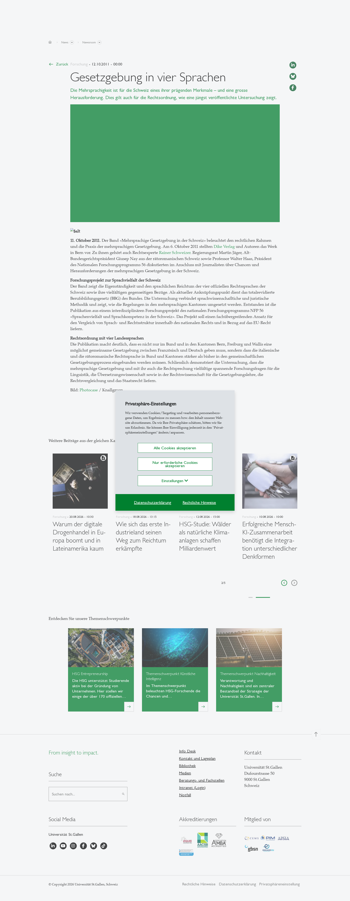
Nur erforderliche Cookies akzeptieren (175, 464)
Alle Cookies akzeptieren (175, 447)
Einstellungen (173, 480)
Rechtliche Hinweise (199, 502)
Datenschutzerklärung (152, 502)
